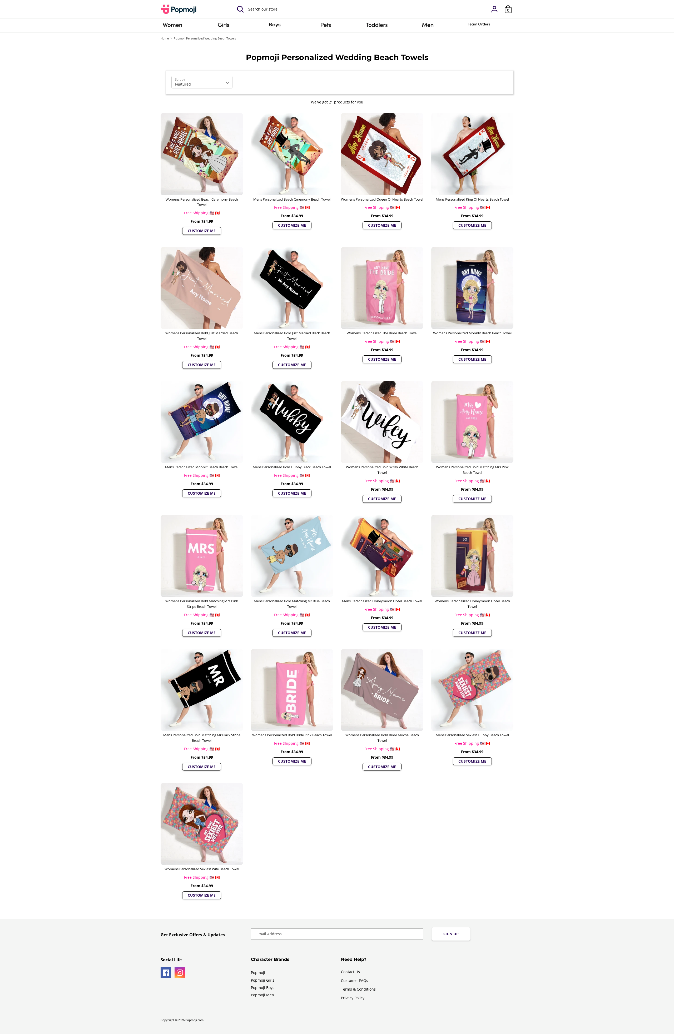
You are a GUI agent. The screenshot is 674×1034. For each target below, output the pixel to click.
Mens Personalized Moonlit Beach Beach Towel (201, 467)
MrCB (428, 26)
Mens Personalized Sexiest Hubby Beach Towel (472, 735)
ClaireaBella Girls (223, 26)
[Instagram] (180, 972)
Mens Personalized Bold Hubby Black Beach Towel (292, 467)
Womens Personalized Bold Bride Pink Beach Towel (292, 735)
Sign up (451, 933)
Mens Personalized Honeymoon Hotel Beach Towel (382, 601)
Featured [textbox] (183, 84)
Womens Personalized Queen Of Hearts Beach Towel (382, 199)
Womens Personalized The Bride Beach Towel (382, 333)
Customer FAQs (354, 980)
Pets (326, 26)
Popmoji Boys (262, 987)
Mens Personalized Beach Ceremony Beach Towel (291, 199)
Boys (274, 26)
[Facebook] (166, 972)
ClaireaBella (172, 26)
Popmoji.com (194, 1020)
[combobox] (201, 82)
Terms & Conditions (358, 989)
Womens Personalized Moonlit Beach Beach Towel (472, 333)
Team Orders (479, 26)
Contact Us (350, 971)
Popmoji (258, 972)
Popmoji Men (262, 994)
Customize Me (202, 230)
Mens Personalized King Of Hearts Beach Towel (472, 199)
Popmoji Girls (262, 980)
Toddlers (377, 26)
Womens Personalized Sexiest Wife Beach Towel (202, 869)
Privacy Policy (352, 997)
